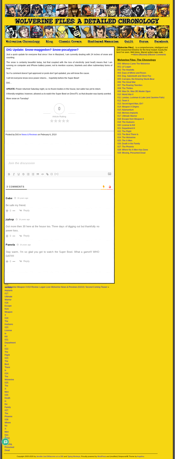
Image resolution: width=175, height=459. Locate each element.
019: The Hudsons (125, 122)
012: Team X (123, 100)
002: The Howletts (125, 70)
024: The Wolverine (126, 137)
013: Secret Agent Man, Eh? (130, 103)
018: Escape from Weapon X (8, 309)
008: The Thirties (125, 88)
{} (52, 174)
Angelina (140, 456)
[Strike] (23, 174)
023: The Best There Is (7, 364)
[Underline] (18, 174)
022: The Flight (7, 352)
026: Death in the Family (128, 143)
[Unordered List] (33, 174)
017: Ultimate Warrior (8, 296)
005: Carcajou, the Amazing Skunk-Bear (135, 79)
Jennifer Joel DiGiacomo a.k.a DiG (49, 456)
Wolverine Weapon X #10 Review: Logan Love (29, 287)
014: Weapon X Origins (128, 107)
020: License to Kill (126, 125)
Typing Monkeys (74, 456)
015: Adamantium (125, 110)
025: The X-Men (124, 140)
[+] (56, 174)
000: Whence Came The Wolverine (133, 63)
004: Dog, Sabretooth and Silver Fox (134, 76)
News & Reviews (29, 134)
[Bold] (9, 174)
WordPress (101, 456)
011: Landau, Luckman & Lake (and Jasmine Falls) (140, 97)
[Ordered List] (28, 174)
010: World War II (125, 94)
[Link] (47, 174)
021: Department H (10, 342)
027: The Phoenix (125, 146)
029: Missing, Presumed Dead (131, 153)
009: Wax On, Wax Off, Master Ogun (134, 91)
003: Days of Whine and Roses (131, 73)
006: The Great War (126, 82)
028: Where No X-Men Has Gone (132, 150)
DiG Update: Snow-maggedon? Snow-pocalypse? (42, 49)
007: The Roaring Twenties (129, 85)
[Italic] (13, 174)
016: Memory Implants (127, 113)
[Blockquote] (37, 174)
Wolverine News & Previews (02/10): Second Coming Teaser (79, 287)
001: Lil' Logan (124, 67)
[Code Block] (42, 174)
